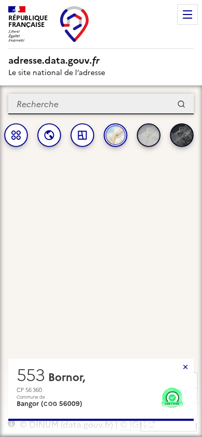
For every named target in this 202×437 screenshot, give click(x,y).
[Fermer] (185, 367)
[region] (101, 261)
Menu (187, 14)
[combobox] (101, 104)
